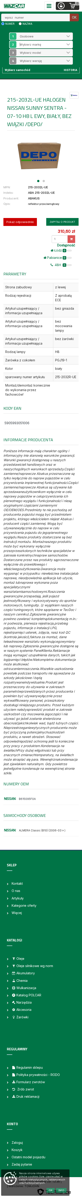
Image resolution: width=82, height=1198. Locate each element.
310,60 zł (66, 231)
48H (59, 265)
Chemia (22, 980)
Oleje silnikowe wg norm (34, 966)
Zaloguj (17, 1142)
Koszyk (17, 1150)
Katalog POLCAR (28, 995)
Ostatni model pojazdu (28, 1157)
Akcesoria (23, 1010)
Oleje (20, 958)
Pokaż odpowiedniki (20, 222)
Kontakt (17, 883)
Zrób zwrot (25, 1089)
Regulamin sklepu (29, 1067)
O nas (16, 891)
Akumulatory (25, 973)
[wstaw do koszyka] (71, 239)
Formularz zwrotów (30, 1082)
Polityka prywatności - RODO (38, 1075)
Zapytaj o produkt (62, 221)
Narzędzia (24, 1002)
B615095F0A (27, 799)
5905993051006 (17, 423)
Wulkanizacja (26, 988)
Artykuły (18, 898)
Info (61, 1190)
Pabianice (56, 258)
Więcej (17, 913)
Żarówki (22, 1017)
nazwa (27, 23)
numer (10, 23)
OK (74, 17)
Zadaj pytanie (22, 1164)
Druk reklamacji (27, 1096)
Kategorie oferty (24, 905)
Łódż (59, 250)
